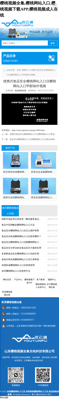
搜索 (52, 43)
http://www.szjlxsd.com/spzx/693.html (28, 130)
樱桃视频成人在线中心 (41, 285)
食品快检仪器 (20, 90)
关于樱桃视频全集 (52, 285)
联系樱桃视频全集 (7, 293)
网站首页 (7, 279)
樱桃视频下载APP (29, 281)
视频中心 (26, 70)
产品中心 (18, 279)
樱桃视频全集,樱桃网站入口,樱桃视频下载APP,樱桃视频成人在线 (29, 9)
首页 (19, 70)
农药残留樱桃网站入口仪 (37, 391)
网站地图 (4, 397)
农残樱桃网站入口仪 (16, 391)
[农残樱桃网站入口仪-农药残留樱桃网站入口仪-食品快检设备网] (17, 23)
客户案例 (41, 279)
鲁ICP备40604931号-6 (41, 394)
